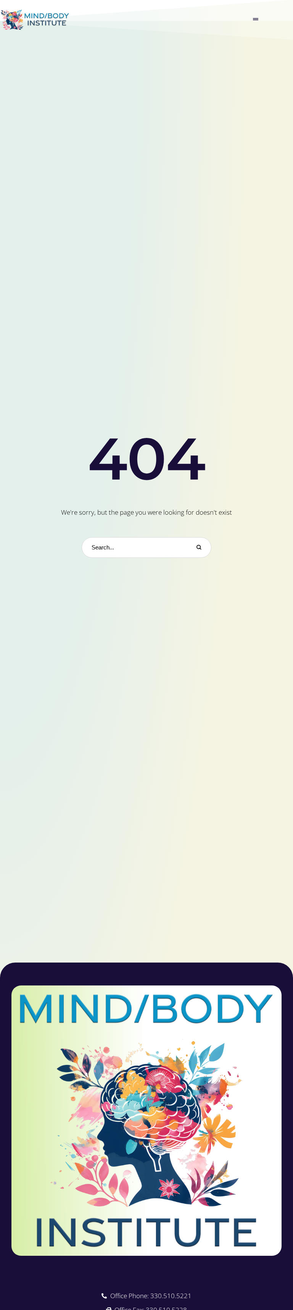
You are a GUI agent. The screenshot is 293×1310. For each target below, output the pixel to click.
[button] (255, 19)
